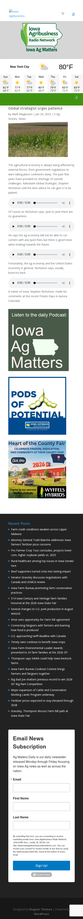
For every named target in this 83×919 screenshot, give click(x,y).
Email (17, 779)
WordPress (41, 914)
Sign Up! (41, 865)
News (22, 119)
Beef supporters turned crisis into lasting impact (41, 571)
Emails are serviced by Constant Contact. (38, 854)
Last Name (21, 817)
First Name (21, 798)
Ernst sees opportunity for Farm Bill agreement (40, 619)
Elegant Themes (40, 909)
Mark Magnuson (22, 114)
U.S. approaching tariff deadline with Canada (38, 636)
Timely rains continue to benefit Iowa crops (38, 642)
